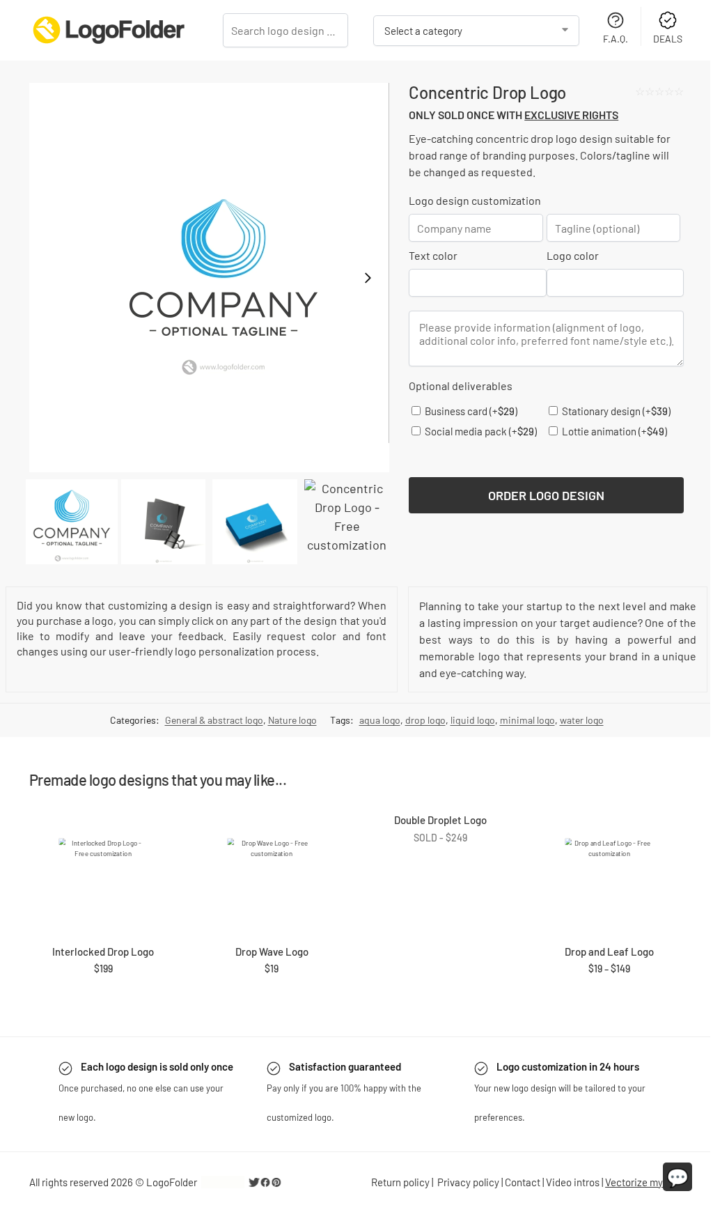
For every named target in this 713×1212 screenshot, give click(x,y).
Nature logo (292, 720)
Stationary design (615, 411)
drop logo (425, 720)
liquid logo (472, 720)
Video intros (573, 1182)
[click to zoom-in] (209, 277)
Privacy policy (468, 1182)
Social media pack (480, 431)
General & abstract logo (214, 720)
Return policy (400, 1182)
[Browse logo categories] (476, 30)
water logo (582, 720)
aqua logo (379, 720)
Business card (470, 411)
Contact (522, 1182)
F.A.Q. (615, 39)
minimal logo (527, 720)
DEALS (667, 39)
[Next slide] (367, 278)
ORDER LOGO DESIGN (546, 495)
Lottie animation (613, 431)
